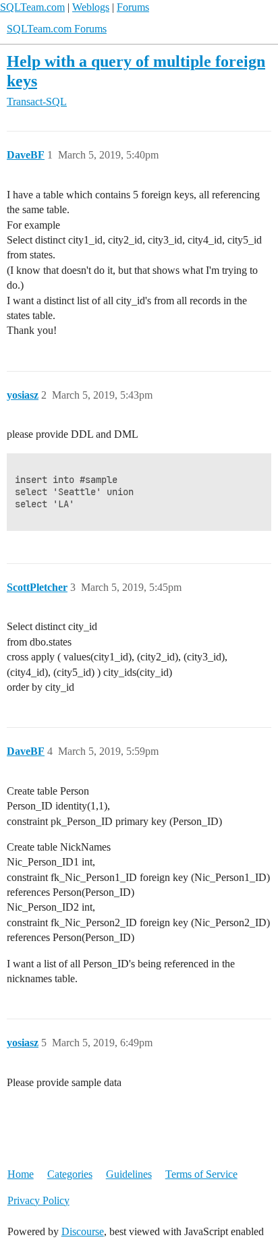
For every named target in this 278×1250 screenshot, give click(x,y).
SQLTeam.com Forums (57, 28)
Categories (69, 1174)
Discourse (82, 1231)
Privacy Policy (38, 1200)
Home (20, 1174)
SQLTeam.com (32, 7)
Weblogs (90, 7)
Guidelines (129, 1174)
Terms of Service (201, 1174)
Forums (133, 7)
